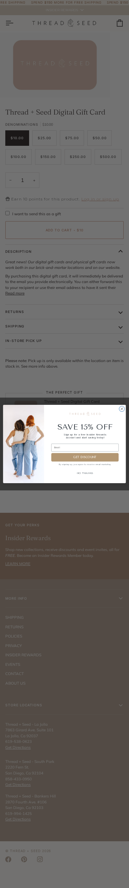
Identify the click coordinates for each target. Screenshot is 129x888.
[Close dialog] (122, 409)
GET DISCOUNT (84, 457)
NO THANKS (85, 473)
